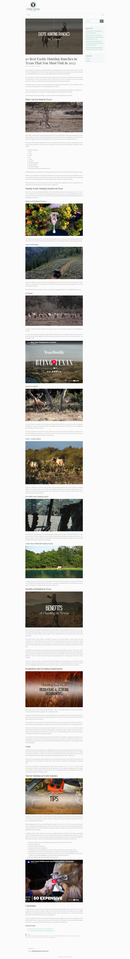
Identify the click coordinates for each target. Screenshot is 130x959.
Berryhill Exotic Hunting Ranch (33, 935)
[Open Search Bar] (103, 14)
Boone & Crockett (68, 766)
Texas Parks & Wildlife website (67, 824)
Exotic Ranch (73, 935)
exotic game (67, 935)
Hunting (28, 934)
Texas (40, 937)
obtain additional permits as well (64, 728)
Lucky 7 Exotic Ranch (29, 937)
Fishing (88, 58)
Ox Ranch (37, 937)
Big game (42, 935)
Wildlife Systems (53, 937)
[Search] (102, 21)
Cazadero (46, 935)
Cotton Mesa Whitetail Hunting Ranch (57, 935)
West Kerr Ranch (46, 937)
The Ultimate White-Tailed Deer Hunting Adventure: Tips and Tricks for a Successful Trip (94, 43)
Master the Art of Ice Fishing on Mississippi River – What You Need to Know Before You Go (94, 37)
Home (28, 14)
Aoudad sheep (79, 630)
